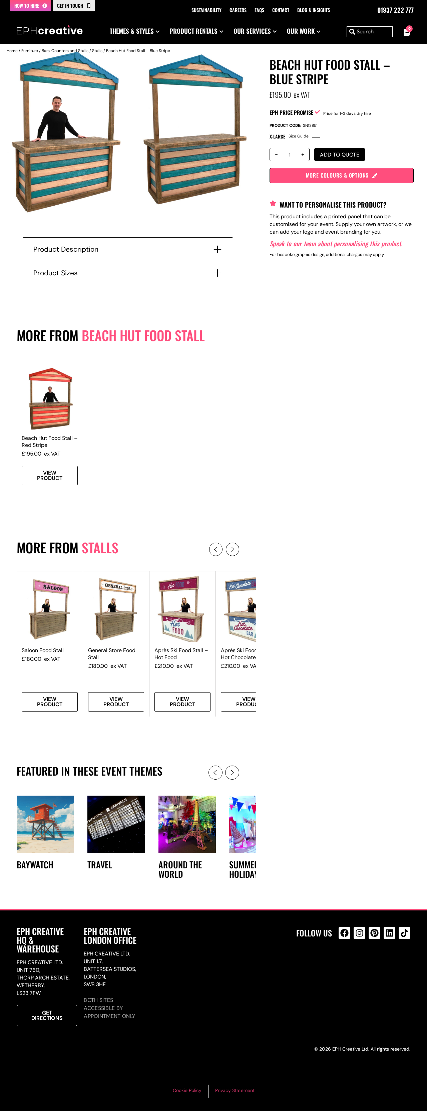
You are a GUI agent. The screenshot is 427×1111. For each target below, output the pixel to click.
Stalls (97, 50)
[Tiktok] (404, 933)
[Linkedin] (389, 933)
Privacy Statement (235, 1090)
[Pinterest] (374, 933)
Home (12, 50)
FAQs (259, 9)
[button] (216, 549)
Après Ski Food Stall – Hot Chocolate (248, 654)
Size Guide (299, 136)
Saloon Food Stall (43, 650)
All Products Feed (346, 961)
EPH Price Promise (291, 112)
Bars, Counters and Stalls (65, 50)
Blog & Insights (313, 9)
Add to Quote (339, 154)
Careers (238, 9)
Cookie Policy (187, 1090)
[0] (405, 32)
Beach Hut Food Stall (143, 335)
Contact (280, 9)
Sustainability (206, 9)
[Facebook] (344, 933)
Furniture (29, 50)
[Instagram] (359, 933)
